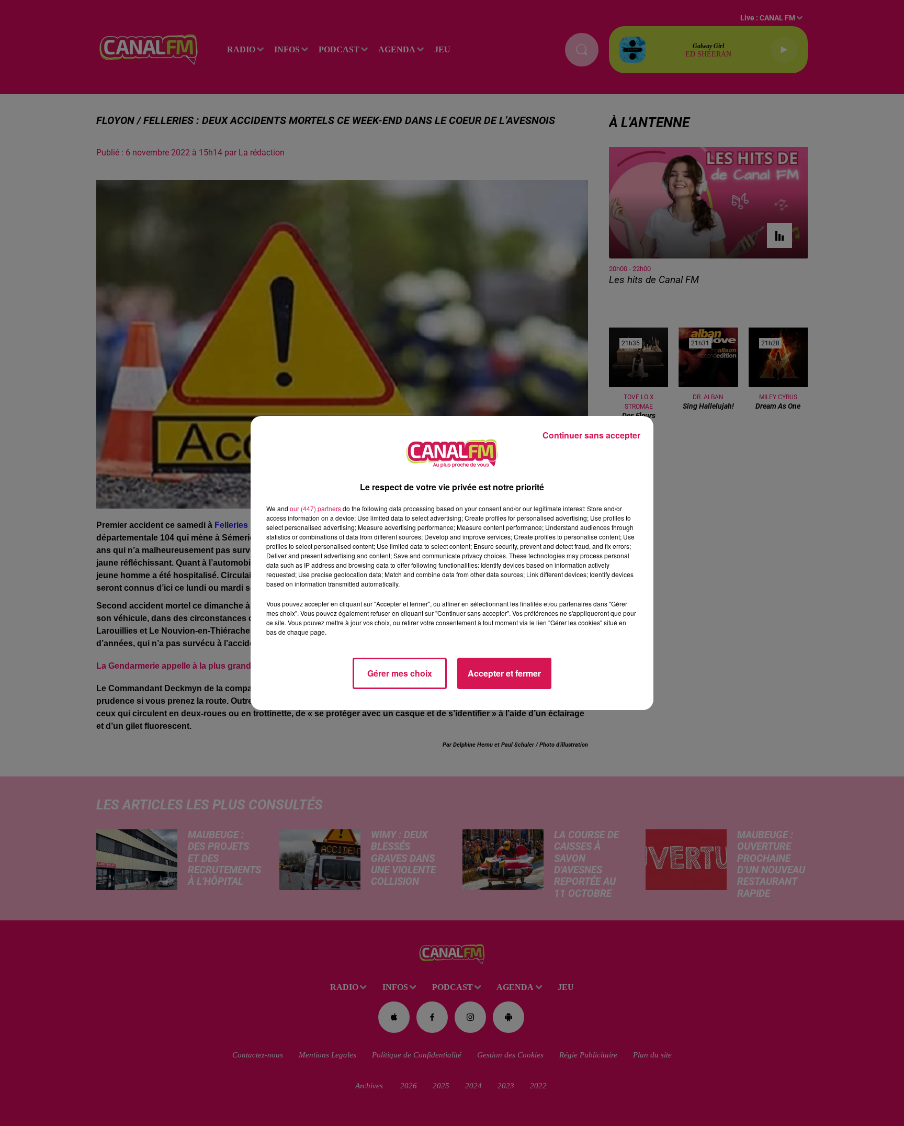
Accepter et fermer (504, 673)
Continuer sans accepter (591, 435)
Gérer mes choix (399, 673)
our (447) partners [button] (315, 508)
